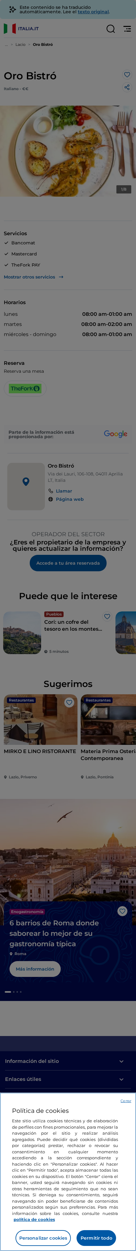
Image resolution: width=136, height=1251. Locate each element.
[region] (68, 1172)
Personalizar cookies (43, 1238)
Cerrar (126, 1101)
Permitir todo (96, 1238)
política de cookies (34, 1219)
